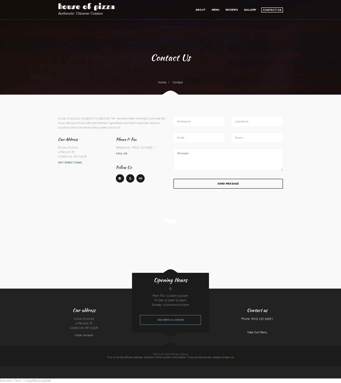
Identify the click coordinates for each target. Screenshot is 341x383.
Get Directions (70, 162)
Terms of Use (161, 354)
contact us (227, 357)
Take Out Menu (257, 332)
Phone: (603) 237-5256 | (257, 318)
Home (162, 82)
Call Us (121, 153)
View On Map (84, 335)
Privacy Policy (179, 354)
